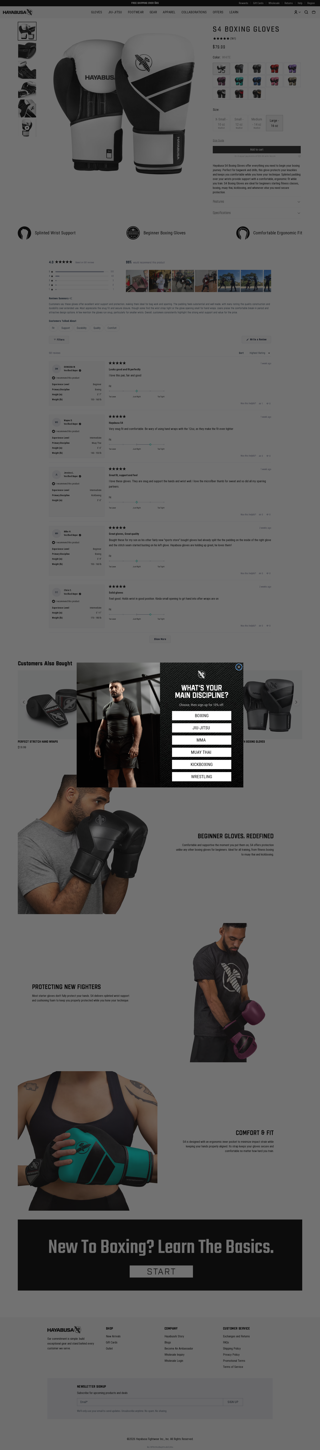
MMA (201, 740)
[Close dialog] (239, 667)
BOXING (202, 715)
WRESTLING (201, 776)
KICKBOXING (202, 764)
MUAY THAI (201, 752)
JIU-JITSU (201, 727)
